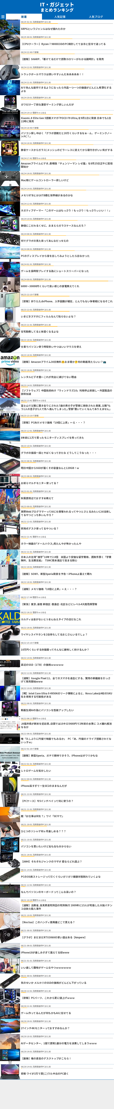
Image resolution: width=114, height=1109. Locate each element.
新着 (24, 17)
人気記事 (60, 17)
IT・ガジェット (57, 6)
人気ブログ (96, 17)
